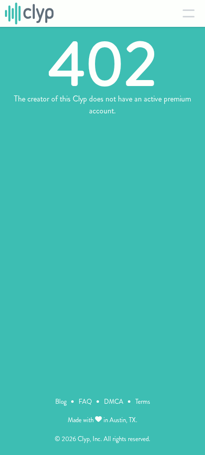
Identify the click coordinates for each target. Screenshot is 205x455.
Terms (142, 401)
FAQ (85, 401)
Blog (61, 401)
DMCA (113, 401)
